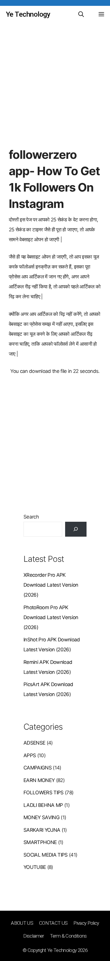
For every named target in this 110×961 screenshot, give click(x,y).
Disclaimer (33, 936)
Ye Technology (28, 14)
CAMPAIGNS (37, 768)
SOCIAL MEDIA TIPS (45, 855)
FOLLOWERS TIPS (43, 792)
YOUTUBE (34, 867)
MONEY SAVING (41, 817)
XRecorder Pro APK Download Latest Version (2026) (50, 585)
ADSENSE (34, 743)
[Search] (76, 529)
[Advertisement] (55, 89)
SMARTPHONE (40, 842)
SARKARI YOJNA (41, 830)
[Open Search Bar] (81, 14)
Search (31, 517)
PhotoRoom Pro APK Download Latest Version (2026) (50, 617)
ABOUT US (22, 923)
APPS (29, 755)
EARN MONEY (39, 780)
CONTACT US (53, 923)
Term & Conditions (68, 936)
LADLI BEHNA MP (43, 805)
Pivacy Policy (86, 923)
